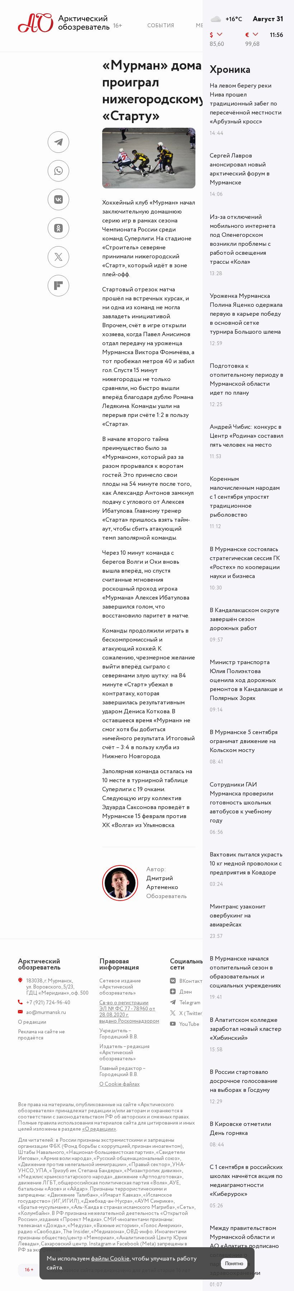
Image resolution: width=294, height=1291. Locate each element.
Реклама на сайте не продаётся (41, 1035)
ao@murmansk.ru (46, 1012)
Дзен (185, 992)
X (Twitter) (191, 1013)
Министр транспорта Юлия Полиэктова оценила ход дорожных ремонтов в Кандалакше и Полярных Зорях (246, 680)
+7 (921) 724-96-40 (48, 1003)
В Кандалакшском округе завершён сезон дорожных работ (244, 619)
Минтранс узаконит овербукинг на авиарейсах (238, 915)
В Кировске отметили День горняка (240, 1128)
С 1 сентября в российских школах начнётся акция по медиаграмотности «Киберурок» (246, 1180)
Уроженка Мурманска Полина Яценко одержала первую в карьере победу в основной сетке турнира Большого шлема (246, 314)
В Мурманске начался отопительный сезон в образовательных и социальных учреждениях (245, 972)
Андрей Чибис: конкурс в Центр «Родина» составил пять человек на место (246, 436)
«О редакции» (99, 1129)
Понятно (234, 1263)
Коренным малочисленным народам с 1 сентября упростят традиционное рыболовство (245, 497)
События (160, 25)
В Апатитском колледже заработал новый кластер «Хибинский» (245, 1029)
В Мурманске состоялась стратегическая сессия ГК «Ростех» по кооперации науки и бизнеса (245, 563)
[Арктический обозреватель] (64, 23)
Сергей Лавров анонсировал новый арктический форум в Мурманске (240, 169)
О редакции (32, 1022)
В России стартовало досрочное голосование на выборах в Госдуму (244, 1081)
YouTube (189, 1024)
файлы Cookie (110, 1258)
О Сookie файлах (119, 1084)
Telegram (189, 1003)
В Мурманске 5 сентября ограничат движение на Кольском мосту (244, 741)
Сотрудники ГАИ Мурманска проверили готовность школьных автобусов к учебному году (241, 802)
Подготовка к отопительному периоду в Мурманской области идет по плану (246, 379)
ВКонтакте (192, 981)
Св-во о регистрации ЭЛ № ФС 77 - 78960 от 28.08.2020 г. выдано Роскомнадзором (129, 1012)
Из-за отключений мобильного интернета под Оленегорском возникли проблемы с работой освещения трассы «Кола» (242, 239)
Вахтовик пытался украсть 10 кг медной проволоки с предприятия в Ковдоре (246, 863)
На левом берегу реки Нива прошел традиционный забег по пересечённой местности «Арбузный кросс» (245, 103)
